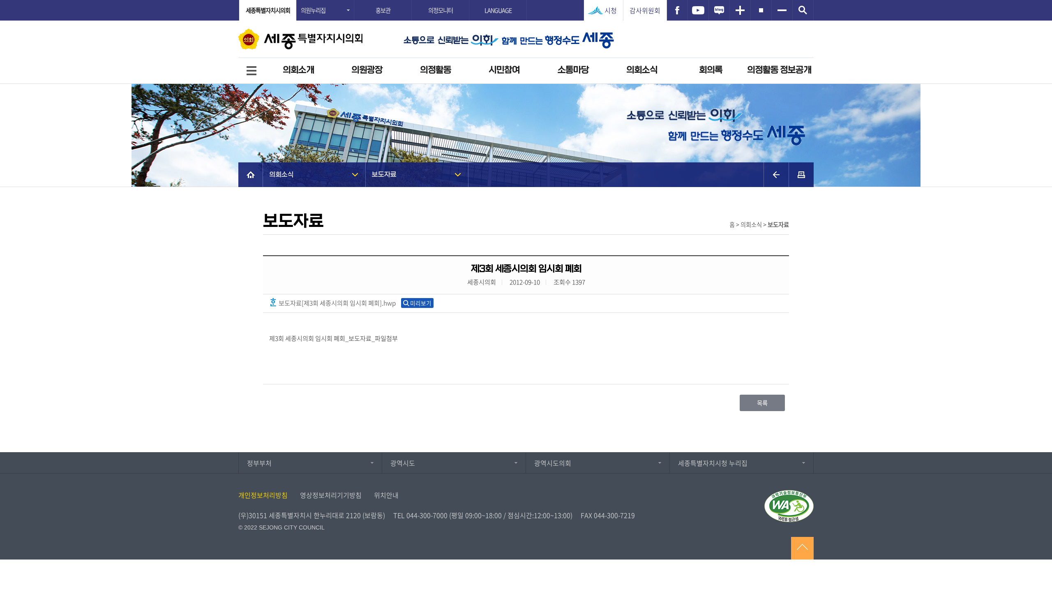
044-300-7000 (427, 515)
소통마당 (573, 70)
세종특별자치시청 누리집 (712, 463)
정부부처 (259, 463)
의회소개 (298, 70)
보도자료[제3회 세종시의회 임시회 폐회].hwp (336, 303)
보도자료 (384, 174)
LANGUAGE (498, 10)
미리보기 (420, 303)
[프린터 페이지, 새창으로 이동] (801, 174)
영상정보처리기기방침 (331, 495)
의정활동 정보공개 (779, 70)
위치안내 (386, 495)
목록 (762, 402)
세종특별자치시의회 (268, 10)
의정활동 (435, 70)
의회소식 (642, 70)
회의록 (710, 70)
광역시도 (402, 463)
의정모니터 (440, 10)
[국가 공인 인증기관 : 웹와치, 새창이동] (789, 506)
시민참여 (504, 70)
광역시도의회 (552, 463)
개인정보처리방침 (263, 495)
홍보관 (383, 10)
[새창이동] (677, 10)
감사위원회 (645, 10)
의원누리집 (313, 10)
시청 (610, 10)
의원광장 (367, 70)
